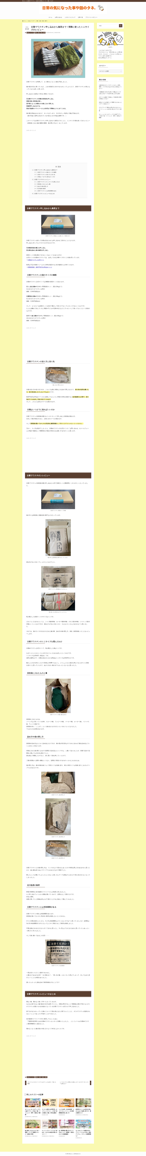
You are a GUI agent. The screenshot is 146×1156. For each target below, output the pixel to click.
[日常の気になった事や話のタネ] (73, 9)
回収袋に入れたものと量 (43, 184)
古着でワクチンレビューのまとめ (44, 193)
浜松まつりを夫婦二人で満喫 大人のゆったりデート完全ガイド (110, 103)
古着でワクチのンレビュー (42, 179)
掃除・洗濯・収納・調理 (40, 32)
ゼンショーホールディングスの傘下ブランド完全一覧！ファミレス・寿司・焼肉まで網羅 (110, 116)
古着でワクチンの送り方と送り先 (46, 174)
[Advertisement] (58, 145)
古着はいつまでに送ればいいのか (46, 176)
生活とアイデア (30, 32)
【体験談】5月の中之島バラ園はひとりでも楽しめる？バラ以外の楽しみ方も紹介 (110, 92)
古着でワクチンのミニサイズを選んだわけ (48, 181)
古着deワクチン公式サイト (36, 260)
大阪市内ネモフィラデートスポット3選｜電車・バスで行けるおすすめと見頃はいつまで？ (110, 86)
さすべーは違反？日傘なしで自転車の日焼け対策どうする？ (110, 98)
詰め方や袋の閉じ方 (42, 186)
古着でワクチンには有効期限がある (46, 191)
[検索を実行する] (120, 25)
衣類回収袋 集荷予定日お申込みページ (40, 267)
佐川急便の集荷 (41, 188)
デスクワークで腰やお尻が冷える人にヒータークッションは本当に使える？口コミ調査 (110, 109)
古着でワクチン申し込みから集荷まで (45, 170)
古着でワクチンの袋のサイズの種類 (46, 172)
